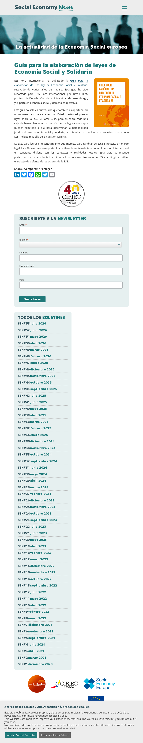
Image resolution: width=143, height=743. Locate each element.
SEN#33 (34, 454)
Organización (26, 266)
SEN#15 (36, 572)
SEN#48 (34, 356)
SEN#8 (32, 618)
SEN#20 (32, 540)
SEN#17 (33, 559)
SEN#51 (32, 336)
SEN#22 (32, 527)
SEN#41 (32, 402)
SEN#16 (36, 566)
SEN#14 (34, 579)
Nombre (23, 252)
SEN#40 (32, 409)
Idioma (23, 239)
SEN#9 (33, 612)
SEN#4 (31, 644)
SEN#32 (37, 461)
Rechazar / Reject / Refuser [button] (55, 735)
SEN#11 (32, 598)
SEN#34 (36, 448)
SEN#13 (37, 585)
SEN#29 (32, 481)
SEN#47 (33, 363)
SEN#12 (32, 592)
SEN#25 (36, 507)
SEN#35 (36, 441)
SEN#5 (36, 638)
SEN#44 (34, 382)
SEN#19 (32, 546)
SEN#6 (35, 631)
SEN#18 (34, 553)
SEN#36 (33, 435)
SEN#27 (34, 494)
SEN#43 (37, 389)
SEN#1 (35, 664)
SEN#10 (32, 605)
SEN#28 (33, 487)
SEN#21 (32, 533)
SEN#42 (32, 396)
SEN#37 (34, 428)
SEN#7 (35, 625)
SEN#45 (36, 376)
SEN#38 (33, 422)
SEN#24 (34, 513)
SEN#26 (36, 500)
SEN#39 (32, 415)
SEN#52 (32, 330)
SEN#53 (32, 323)
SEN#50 (32, 343)
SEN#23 (37, 520)
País (21, 279)
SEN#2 (32, 657)
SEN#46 (36, 369)
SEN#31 (32, 467)
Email (23, 225)
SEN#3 (31, 651)
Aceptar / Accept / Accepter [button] (21, 735)
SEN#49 (33, 350)
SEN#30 (32, 474)
